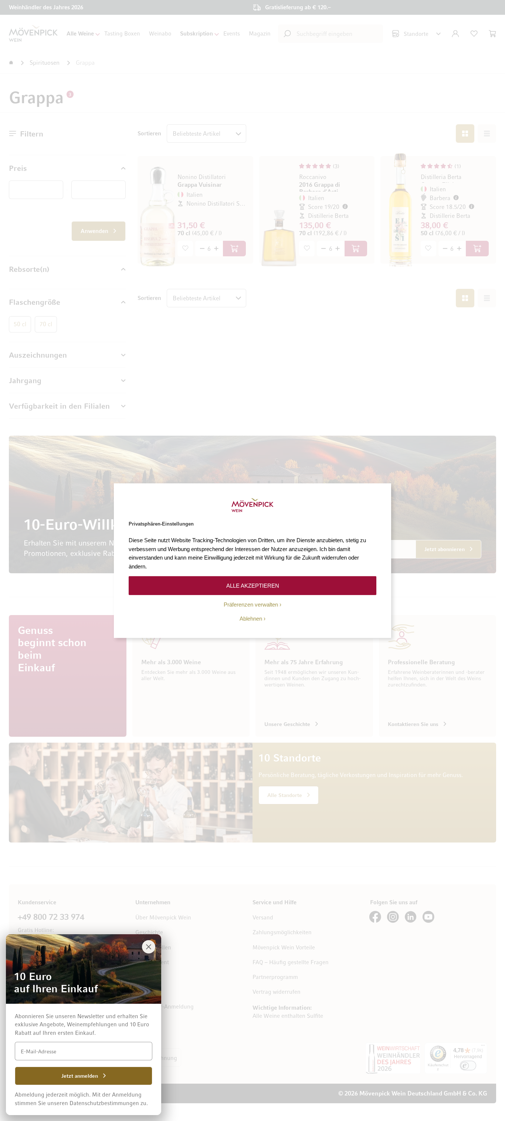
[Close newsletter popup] (148, 946)
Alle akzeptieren (252, 585)
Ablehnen (251, 618)
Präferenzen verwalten (251, 604)
